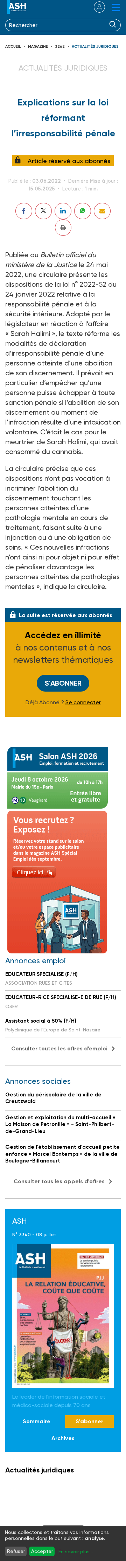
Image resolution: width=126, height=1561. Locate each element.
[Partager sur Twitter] (43, 211)
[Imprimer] (63, 227)
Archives (63, 1438)
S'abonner (63, 683)
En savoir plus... (75, 1551)
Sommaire (36, 1421)
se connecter (95, 7)
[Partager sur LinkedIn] (63, 211)
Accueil (13, 46)
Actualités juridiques (95, 46)
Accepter (42, 1551)
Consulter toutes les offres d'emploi (59, 1048)
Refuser (16, 1551)
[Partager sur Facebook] (23, 211)
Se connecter (83, 702)
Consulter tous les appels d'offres (59, 1181)
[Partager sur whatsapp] (82, 211)
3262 (60, 46)
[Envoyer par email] (102, 211)
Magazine (38, 46)
